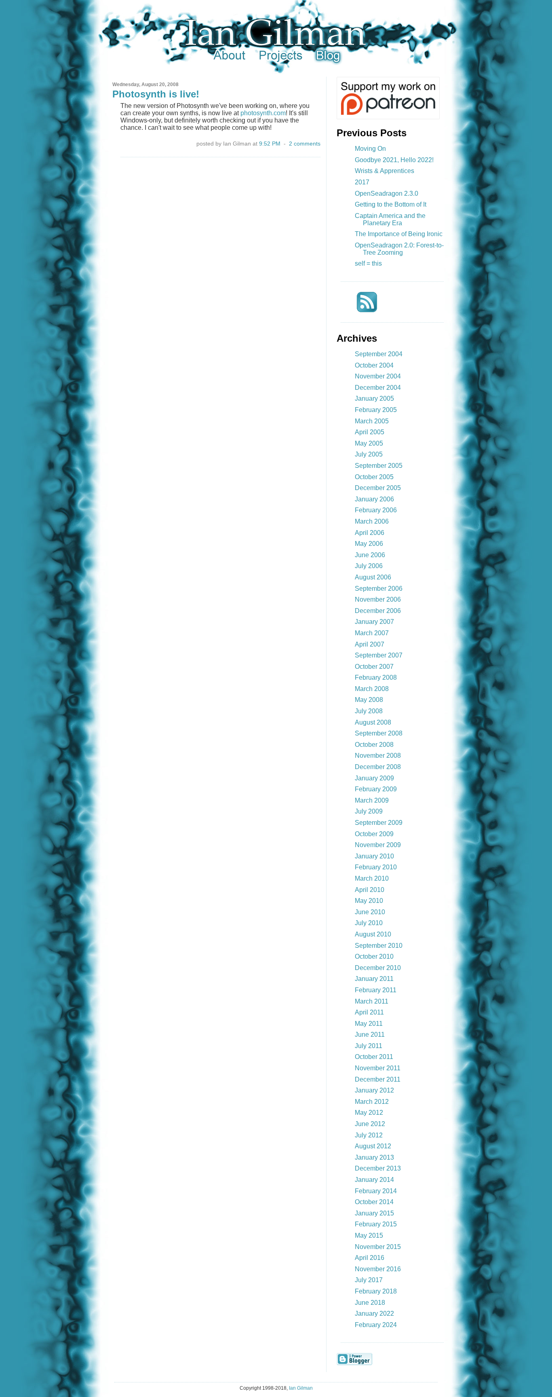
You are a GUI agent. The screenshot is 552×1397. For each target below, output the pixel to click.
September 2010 (378, 945)
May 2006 (369, 543)
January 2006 (374, 499)
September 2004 (378, 354)
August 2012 (373, 1146)
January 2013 (374, 1157)
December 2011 (377, 1079)
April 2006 (369, 532)
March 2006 (372, 521)
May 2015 (369, 1235)
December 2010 (378, 967)
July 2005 (369, 454)
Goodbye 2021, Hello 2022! (394, 159)
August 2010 (373, 934)
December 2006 (378, 610)
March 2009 (372, 800)
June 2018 (370, 1302)
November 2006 (378, 599)
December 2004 (378, 387)
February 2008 (376, 677)
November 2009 (378, 844)
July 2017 (369, 1280)
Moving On (370, 148)
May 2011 (369, 1023)
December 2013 (378, 1168)
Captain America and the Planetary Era (390, 219)
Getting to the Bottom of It (390, 204)
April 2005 (369, 432)
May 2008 (369, 699)
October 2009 (374, 834)
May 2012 (369, 1112)
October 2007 (374, 666)
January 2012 (374, 1090)
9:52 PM (269, 143)
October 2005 (374, 476)
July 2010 (369, 922)
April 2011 (369, 1012)
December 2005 (378, 487)
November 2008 (378, 755)
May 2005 (369, 443)
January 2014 (374, 1179)
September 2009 (378, 822)
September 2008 (378, 733)
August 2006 (373, 577)
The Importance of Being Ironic (398, 233)
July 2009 (369, 811)
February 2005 (376, 409)
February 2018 (376, 1291)
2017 (362, 182)
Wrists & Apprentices (384, 170)
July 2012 (369, 1135)
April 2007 (369, 644)
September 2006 (378, 588)
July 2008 (369, 711)
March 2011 (371, 1001)
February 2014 (376, 1191)
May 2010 (369, 900)
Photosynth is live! (155, 94)
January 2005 (374, 398)
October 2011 (374, 1056)
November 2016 (378, 1269)
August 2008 (373, 722)
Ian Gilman (301, 1388)
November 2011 (377, 1068)
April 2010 (369, 889)
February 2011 (375, 990)
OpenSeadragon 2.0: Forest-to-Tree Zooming (399, 249)
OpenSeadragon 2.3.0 (386, 193)
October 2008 (374, 744)
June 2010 (370, 912)
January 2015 (374, 1213)
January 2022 (374, 1313)
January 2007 (374, 621)
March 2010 (372, 878)
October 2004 (374, 365)
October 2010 (374, 956)
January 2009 (374, 778)
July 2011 (368, 1045)
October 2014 (374, 1201)
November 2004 (378, 376)
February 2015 (376, 1224)
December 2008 (378, 766)
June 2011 (370, 1034)
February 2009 (376, 789)
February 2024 (376, 1324)
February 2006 (376, 510)
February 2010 (376, 867)
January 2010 (374, 856)
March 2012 (372, 1101)
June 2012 (370, 1123)
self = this (368, 263)
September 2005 (378, 465)
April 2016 (369, 1257)
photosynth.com (263, 113)
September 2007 (378, 655)
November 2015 (378, 1246)
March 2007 (372, 633)
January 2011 (374, 978)
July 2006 (369, 565)
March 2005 (372, 421)
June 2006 (370, 555)
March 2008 (372, 688)
